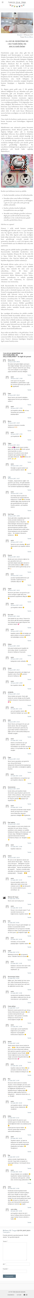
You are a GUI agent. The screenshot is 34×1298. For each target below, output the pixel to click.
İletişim (19, 1295)
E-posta (5, 1269)
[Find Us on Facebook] (24, 1295)
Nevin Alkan (29, 37)
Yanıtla (29, 375)
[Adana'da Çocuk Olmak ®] (17, 4)
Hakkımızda (11, 1295)
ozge (9, 477)
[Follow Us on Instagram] (26, 1295)
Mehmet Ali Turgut (10, 1230)
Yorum (5, 1241)
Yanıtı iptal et (6, 1232)
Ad (4, 1264)
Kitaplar (19, 35)
